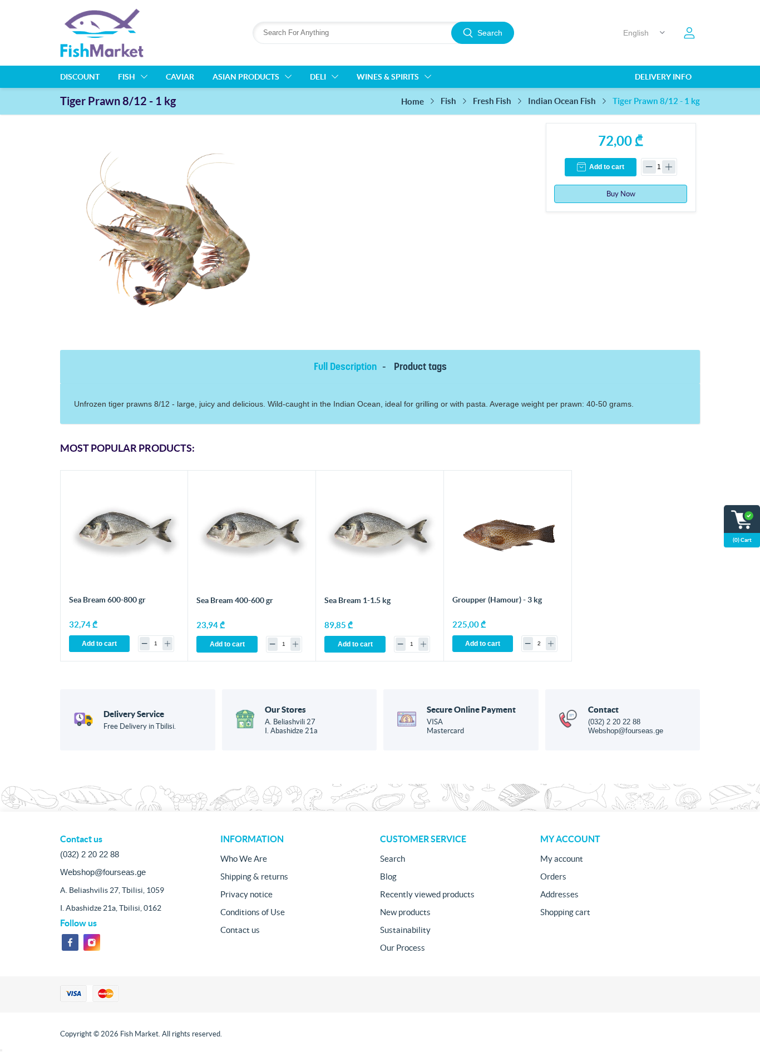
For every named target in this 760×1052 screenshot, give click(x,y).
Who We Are (243, 858)
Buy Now (620, 194)
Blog (388, 876)
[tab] (347, 367)
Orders (553, 876)
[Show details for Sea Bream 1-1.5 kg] (380, 534)
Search (489, 32)
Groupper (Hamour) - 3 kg (497, 599)
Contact (603, 709)
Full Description (345, 366)
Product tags (420, 366)
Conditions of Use (252, 912)
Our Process (402, 947)
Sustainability (405, 930)
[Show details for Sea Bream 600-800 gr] (124, 534)
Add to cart (606, 167)
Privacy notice (246, 894)
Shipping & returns (254, 876)
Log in (689, 32)
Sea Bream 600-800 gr (107, 599)
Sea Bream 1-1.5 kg (357, 600)
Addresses (559, 894)
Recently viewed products (427, 894)
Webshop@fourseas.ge (625, 731)
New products (405, 912)
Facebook (70, 942)
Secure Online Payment (471, 709)
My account (561, 858)
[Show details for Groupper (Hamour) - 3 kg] (507, 534)
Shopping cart (565, 912)
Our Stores (285, 709)
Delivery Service (133, 714)
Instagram (91, 942)
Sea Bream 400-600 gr (234, 600)
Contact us (240, 930)
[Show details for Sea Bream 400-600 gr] (252, 534)
